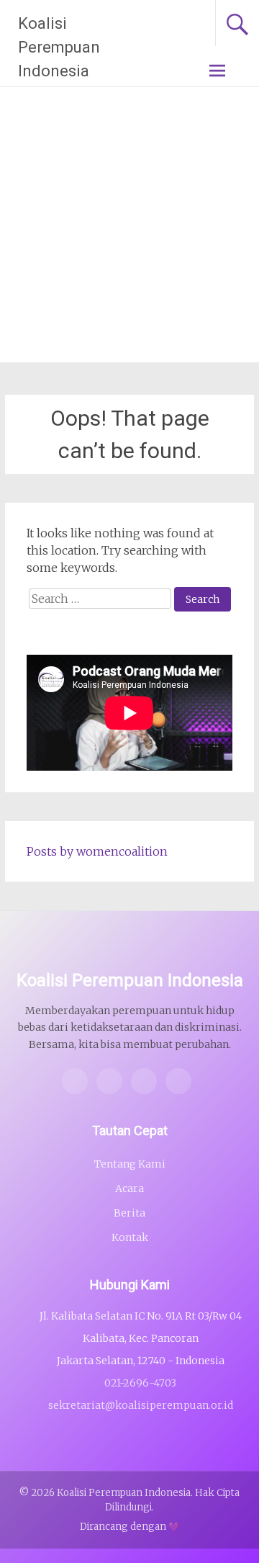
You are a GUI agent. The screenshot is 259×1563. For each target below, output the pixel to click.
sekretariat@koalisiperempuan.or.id (140, 1405)
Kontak (130, 1237)
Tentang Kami (129, 1163)
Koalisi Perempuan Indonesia (59, 47)
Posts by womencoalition (97, 851)
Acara (129, 1188)
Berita (129, 1212)
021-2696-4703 (140, 1382)
